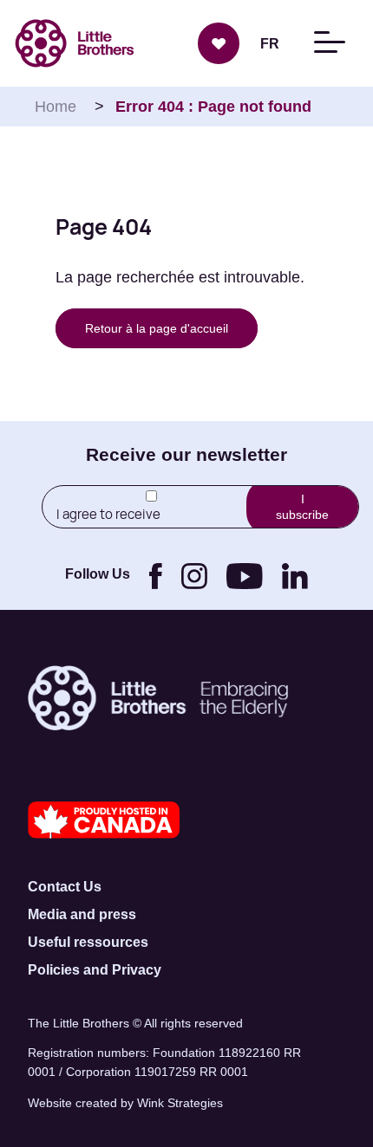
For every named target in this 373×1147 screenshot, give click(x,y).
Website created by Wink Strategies (125, 1103)
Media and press (82, 914)
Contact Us (64, 886)
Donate (218, 43)
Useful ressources (88, 942)
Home (55, 106)
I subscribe (302, 507)
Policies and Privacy (94, 969)
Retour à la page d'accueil (156, 328)
